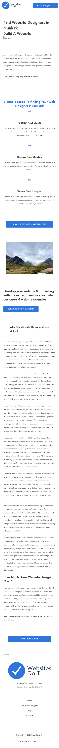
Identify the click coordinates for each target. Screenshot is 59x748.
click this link (8, 620)
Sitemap (35, 741)
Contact (29, 715)
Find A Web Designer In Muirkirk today (29, 224)
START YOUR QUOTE (29, 638)
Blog (29, 710)
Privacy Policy (25, 741)
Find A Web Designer (29, 705)
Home (29, 700)
